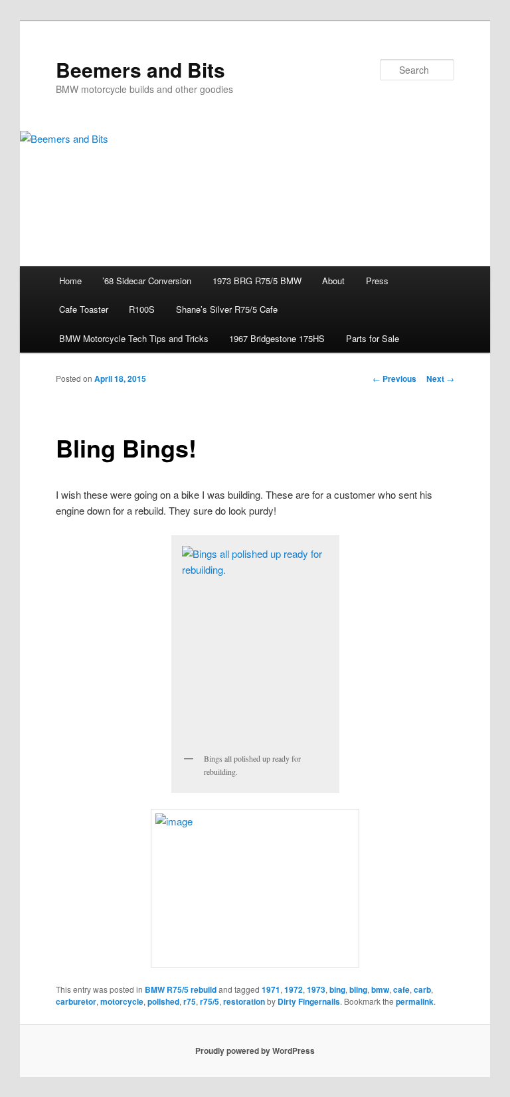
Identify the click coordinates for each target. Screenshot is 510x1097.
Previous (394, 378)
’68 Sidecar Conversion (146, 280)
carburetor (76, 1001)
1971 (271, 989)
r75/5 (209, 1001)
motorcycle (121, 1001)
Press (377, 280)
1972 (293, 989)
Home (70, 280)
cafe (401, 989)
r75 (189, 1001)
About (333, 280)
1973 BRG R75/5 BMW (256, 280)
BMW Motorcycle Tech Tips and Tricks (134, 338)
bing (337, 989)
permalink (415, 1001)
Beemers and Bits (140, 69)
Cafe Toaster (83, 309)
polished (163, 1001)
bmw (380, 989)
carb (422, 989)
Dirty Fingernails (309, 1001)
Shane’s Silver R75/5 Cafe (227, 309)
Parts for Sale (372, 338)
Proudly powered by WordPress (255, 1050)
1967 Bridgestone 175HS (277, 338)
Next (440, 378)
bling (358, 989)
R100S (142, 309)
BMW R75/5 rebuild (180, 989)
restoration (244, 1001)
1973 (316, 989)
